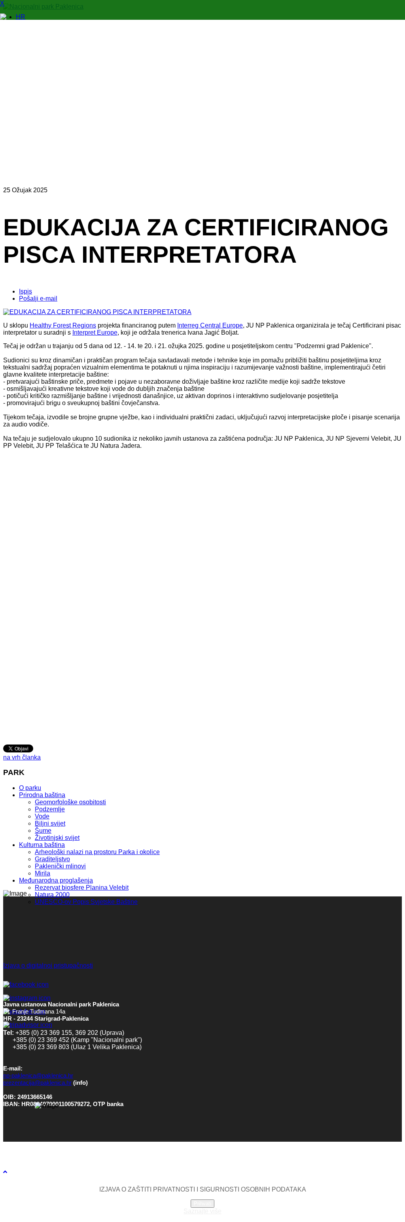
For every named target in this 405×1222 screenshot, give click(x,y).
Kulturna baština (42, 844)
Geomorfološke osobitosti (70, 802)
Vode (42, 816)
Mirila (42, 873)
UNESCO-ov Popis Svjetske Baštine (86, 901)
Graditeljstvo (52, 859)
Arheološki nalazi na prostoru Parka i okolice (97, 852)
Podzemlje (50, 809)
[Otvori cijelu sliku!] (97, 312)
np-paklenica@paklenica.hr (38, 1075)
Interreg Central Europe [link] (210, 325)
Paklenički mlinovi (60, 866)
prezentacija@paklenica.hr (37, 1083)
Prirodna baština (42, 795)
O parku (30, 787)
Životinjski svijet (57, 837)
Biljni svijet (50, 823)
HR (20, 16)
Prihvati (202, 1204)
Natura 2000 (52, 894)
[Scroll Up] (5, 1172)
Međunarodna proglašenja (56, 880)
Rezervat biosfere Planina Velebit (82, 887)
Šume (43, 830)
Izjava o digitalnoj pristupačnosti (48, 965)
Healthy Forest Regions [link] (63, 325)
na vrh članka (22, 757)
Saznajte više (202, 1211)
